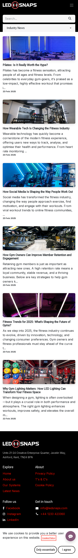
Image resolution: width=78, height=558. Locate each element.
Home (7, 473)
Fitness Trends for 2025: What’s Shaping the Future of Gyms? (36, 323)
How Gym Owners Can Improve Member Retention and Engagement (37, 256)
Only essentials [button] (45, 549)
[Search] (69, 19)
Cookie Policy (44, 485)
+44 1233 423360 (52, 514)
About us (9, 479)
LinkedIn (13, 520)
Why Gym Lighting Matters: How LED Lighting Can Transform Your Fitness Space (34, 390)
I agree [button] (66, 549)
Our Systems (11, 485)
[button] (39, 28)
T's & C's (41, 479)
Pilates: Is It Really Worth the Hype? (25, 65)
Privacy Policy (45, 473)
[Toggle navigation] (71, 5)
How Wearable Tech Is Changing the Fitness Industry (36, 128)
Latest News (11, 491)
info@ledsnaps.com (53, 508)
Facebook (13, 508)
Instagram (14, 514)
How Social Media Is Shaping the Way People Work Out (38, 191)
